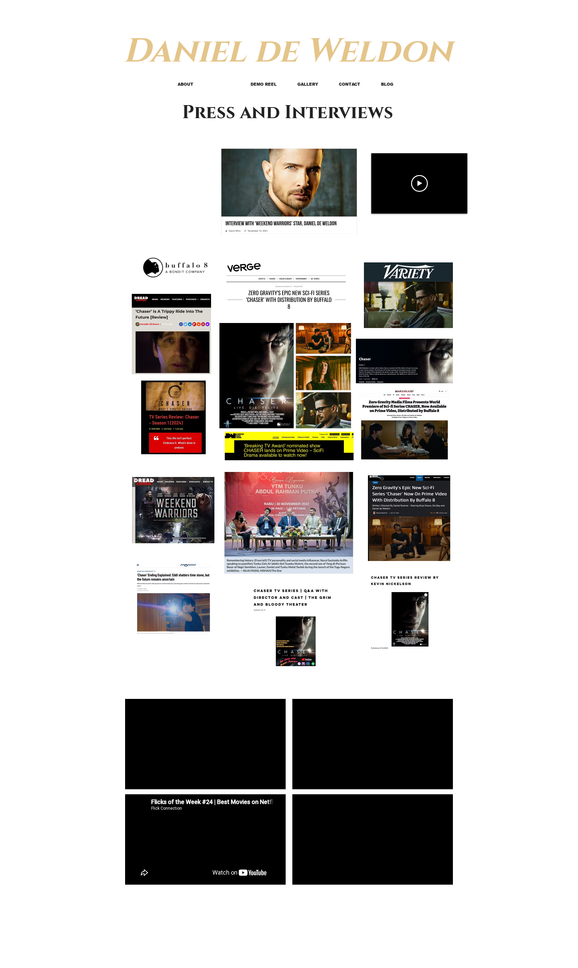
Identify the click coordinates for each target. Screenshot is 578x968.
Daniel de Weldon (287, 51)
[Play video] (419, 183)
